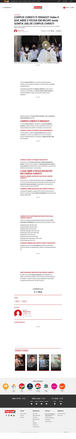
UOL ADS (38, 1)
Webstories (21, 350)
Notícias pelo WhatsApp (49, 417)
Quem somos (35, 413)
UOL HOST (20, 1)
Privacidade (35, 417)
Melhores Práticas (36, 419)
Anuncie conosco (48, 421)
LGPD (34, 421)
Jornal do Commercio (62, 413)
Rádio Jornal (60, 415)
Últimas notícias (23, 413)
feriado (17, 301)
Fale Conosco (35, 424)
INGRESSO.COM (14, 1)
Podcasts (22, 415)
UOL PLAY (34, 1)
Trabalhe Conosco (36, 426)
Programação (47, 419)
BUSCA (59, 1)
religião (24, 301)
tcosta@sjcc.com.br (27, 313)
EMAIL (71, 1)
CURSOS (29, 1)
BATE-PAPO (65, 1)
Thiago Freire (21, 30)
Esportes (22, 417)
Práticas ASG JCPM (36, 415)
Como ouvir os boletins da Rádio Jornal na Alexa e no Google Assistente (50, 414)
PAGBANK (25, 1)
